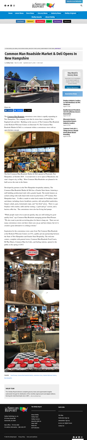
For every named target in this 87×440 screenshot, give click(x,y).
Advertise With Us (36, 421)
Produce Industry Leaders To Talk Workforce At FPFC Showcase (71, 102)
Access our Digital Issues (65, 423)
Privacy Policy (21, 437)
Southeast (20, 21)
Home (10, 13)
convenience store (38, 375)
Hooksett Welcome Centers (49, 375)
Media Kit (34, 425)
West (49, 21)
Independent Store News (47, 48)
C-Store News (8, 48)
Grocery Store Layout (35, 48)
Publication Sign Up (63, 418)
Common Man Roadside (15, 116)
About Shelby (50, 17)
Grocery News (42, 13)
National (67, 21)
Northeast (57, 21)
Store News (30, 13)
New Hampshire (8, 378)
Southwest (40, 21)
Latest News (19, 13)
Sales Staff (34, 423)
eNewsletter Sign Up (64, 420)
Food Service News (23, 48)
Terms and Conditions (32, 437)
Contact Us (61, 426)
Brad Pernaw (14, 375)
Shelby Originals (70, 13)
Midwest (30, 21)
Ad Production (35, 428)
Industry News (56, 13)
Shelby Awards (37, 17)
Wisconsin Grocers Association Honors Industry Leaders (69, 121)
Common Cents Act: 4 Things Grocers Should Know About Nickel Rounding (70, 131)
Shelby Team (9, 63)
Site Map (60, 415)
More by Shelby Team (36, 396)
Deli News (15, 48)
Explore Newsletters (72, 87)
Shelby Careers (35, 419)
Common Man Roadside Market (25, 375)
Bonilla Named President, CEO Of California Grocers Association (71, 112)
